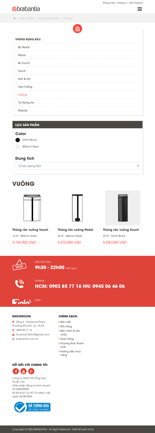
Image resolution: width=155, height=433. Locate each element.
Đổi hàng (66, 326)
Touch (22, 70)
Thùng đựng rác (48, 18)
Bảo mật (65, 321)
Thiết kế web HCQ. (83, 429)
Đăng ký (122, 2)
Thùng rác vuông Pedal (75, 229)
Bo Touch (24, 63)
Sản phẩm (27, 18)
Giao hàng (67, 338)
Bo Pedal (23, 47)
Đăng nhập (109, 2)
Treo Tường (25, 86)
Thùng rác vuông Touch (30, 229)
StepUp (23, 110)
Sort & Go (24, 78)
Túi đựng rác (26, 102)
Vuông (22, 94)
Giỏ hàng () (136, 2)
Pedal (22, 55)
